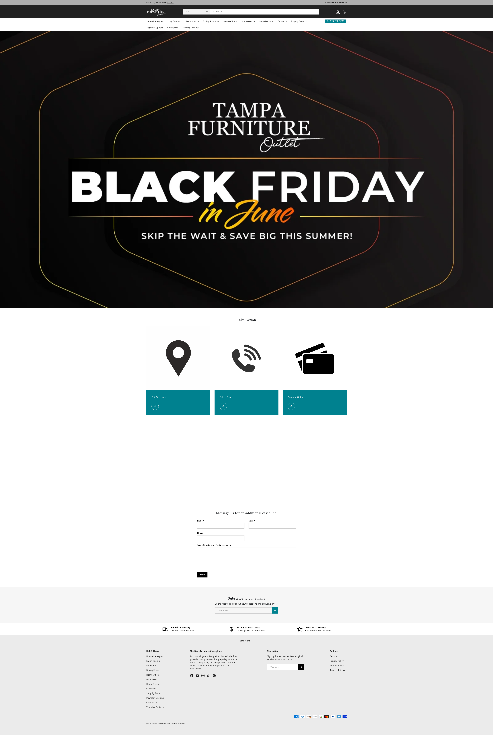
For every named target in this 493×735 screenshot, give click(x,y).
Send (202, 574)
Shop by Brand (298, 21)
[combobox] (251, 12)
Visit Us (170, 2)
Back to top (245, 640)
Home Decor (265, 21)
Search (333, 656)
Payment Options (155, 27)
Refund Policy (337, 665)
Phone (200, 533)
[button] (345, 12)
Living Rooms (173, 21)
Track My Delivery (190, 27)
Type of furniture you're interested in (214, 545)
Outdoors (282, 21)
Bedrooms (191, 21)
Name (199, 521)
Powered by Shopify (178, 723)
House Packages (155, 21)
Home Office (229, 21)
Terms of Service (338, 670)
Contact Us (172, 27)
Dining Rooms (209, 21)
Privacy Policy (337, 661)
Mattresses (247, 21)
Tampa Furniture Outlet (161, 723)
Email (251, 521)
